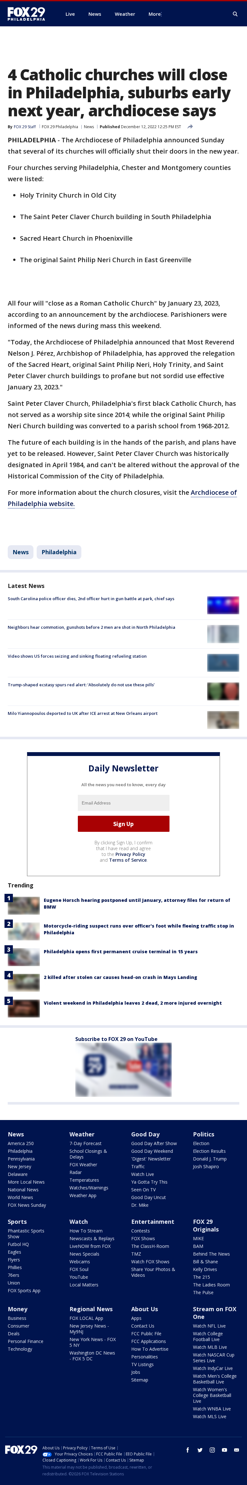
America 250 (21, 1143)
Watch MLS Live (209, 1416)
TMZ (136, 1254)
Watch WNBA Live (212, 1409)
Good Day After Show (154, 1143)
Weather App (82, 1195)
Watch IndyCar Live (213, 1368)
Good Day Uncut (148, 1197)
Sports (17, 1221)
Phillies (15, 1267)
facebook (188, 1450)
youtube (224, 1450)
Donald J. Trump (210, 1159)
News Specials (84, 1254)
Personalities (144, 1357)
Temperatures (84, 1180)
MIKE (198, 1238)
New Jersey (19, 1166)
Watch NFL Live (209, 1326)
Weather (82, 1134)
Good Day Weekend (152, 1151)
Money (17, 1309)
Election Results (209, 1151)
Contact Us (142, 1326)
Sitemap (139, 1380)
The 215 (201, 1277)
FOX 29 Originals (206, 1225)
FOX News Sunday (27, 1205)
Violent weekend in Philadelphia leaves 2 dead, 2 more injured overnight (133, 1003)
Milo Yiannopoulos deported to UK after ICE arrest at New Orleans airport (83, 713)
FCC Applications (148, 1341)
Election (201, 1143)
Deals (14, 1333)
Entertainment (152, 1221)
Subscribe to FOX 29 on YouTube (116, 1039)
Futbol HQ (18, 1244)
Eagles (14, 1252)
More (155, 14)
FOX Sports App (24, 1290)
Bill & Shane (205, 1261)
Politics (203, 1134)
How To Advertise (150, 1349)
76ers (13, 1275)
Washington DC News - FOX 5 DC (92, 1356)
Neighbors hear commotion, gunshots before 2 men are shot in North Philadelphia (91, 627)
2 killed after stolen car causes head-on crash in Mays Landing (120, 977)
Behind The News (211, 1254)
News (89, 126)
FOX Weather (83, 1164)
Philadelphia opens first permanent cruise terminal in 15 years (121, 951)
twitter (200, 1450)
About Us (144, 1309)
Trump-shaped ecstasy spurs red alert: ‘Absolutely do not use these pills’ (81, 685)
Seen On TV (143, 1190)
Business (17, 1318)
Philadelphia (59, 552)
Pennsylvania (21, 1159)
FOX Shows (143, 1238)
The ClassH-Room (150, 1246)
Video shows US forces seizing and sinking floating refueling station (77, 656)
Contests (140, 1231)
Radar (75, 1172)
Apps (136, 1318)
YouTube (78, 1277)
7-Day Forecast (85, 1143)
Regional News (91, 1309)
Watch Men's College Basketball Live (215, 1379)
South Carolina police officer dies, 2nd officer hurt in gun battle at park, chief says (91, 598)
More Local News (26, 1182)
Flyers (14, 1260)
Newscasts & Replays (91, 1238)
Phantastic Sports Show (26, 1234)
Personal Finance (25, 1341)
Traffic (138, 1166)
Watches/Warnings (88, 1188)
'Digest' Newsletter (151, 1159)
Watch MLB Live (210, 1347)
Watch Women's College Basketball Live (212, 1395)
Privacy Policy (130, 854)
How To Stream (86, 1231)
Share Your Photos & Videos (153, 1272)
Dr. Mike (140, 1205)
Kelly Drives (205, 1269)
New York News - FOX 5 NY (92, 1342)
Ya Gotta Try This (149, 1182)
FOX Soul (78, 1269)
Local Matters (83, 1285)
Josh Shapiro (206, 1166)
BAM (198, 1246)
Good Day (145, 1134)
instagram (212, 1450)
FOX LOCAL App (86, 1318)
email (237, 1450)
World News (20, 1197)
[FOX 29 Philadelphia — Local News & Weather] (29, 14)
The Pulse (203, 1292)
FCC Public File (146, 1333)
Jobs (135, 1372)
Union (14, 1283)
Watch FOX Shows (150, 1261)
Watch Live (142, 1174)
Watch (78, 1221)
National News (23, 1190)
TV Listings (142, 1364)
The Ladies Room (211, 1285)
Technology (20, 1349)
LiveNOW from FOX (90, 1246)
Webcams (79, 1261)
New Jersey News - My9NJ (89, 1329)
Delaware (18, 1174)
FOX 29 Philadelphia (60, 126)
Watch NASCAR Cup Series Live (213, 1358)
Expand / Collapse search (235, 14)
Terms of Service (128, 860)
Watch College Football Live (208, 1336)
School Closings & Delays (88, 1154)
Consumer (18, 1326)
